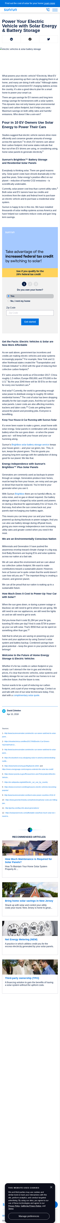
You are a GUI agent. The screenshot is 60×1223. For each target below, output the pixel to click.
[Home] (11, 10)
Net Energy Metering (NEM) (21, 939)
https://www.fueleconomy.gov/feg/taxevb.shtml (21, 766)
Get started (30, 321)
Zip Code (10, 307)
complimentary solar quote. (26, 695)
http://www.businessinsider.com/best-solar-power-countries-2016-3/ (29, 795)
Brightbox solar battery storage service (30, 444)
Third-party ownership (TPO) (22, 978)
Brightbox (19, 494)
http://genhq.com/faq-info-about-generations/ (22, 808)
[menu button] (55, 10)
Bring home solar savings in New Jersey (29, 900)
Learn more (49, 3)
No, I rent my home (20, 301)
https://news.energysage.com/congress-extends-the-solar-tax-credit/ (27, 769)
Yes (12, 296)
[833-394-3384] (48, 10)
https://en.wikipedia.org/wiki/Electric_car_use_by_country (26, 782)
